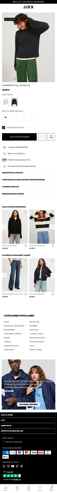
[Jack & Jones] (28, 8)
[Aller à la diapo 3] (22, 78)
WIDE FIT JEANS (36, 350)
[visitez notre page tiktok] (21, 467)
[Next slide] (52, 227)
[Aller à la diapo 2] (18, 78)
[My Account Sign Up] (28, 384)
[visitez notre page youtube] (12, 467)
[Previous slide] (4, 227)
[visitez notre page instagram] (8, 467)
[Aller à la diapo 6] (34, 78)
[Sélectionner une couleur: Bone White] (6, 102)
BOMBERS (33, 326)
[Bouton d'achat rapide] (26, 245)
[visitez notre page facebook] (3, 467)
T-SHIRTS (7, 342)
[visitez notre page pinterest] (17, 467)
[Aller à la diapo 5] (30, 78)
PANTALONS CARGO (38, 338)
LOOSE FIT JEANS (36, 334)
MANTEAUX (34, 330)
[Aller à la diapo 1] (14, 78)
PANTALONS (34, 322)
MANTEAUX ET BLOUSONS (14, 326)
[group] (15, 230)
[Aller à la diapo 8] (42, 78)
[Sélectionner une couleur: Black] (14, 102)
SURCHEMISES (9, 330)
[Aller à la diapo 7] (38, 78)
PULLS (32, 346)
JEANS (6, 322)
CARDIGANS (9, 350)
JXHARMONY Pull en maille (16, 85)
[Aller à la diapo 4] (26, 78)
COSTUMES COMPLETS (12, 334)
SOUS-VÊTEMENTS (37, 342)
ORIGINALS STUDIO (11, 346)
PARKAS (7, 338)
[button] (5, 117)
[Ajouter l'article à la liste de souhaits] (42, 137)
